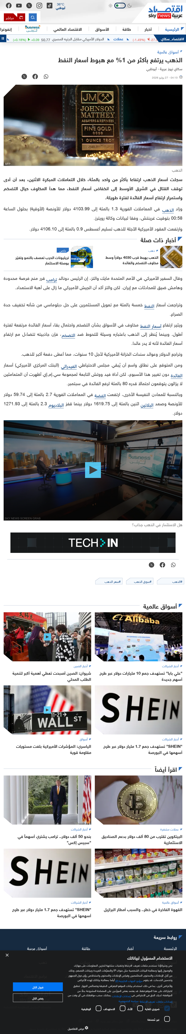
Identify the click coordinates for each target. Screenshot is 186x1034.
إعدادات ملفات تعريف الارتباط (156, 1001)
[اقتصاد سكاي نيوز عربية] (159, 13)
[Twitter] (29, 5)
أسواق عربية (37, 947)
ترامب (51, 279)
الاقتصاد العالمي (68, 28)
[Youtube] (19, 5)
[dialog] (93, 992)
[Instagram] (39, 5)
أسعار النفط (150, 325)
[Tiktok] (49, 5)
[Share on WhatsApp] (46, 77)
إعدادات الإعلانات (121, 995)
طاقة (86, 947)
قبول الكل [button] (37, 986)
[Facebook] (9, 5)
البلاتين (147, 404)
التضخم (68, 334)
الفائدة (176, 375)
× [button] (7, 955)
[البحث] (33, 17)
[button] (60, 5)
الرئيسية (172, 28)
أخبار (130, 947)
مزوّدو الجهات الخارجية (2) (129, 980)
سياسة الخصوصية (128, 1000)
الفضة (100, 395)
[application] (93, 470)
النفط (149, 305)
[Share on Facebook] (35, 77)
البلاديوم (56, 404)
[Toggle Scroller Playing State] (3, 38)
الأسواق (102, 28)
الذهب (168, 209)
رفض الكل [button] (37, 998)
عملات (142, 38)
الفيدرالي (69, 365)
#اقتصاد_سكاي (172, 38)
